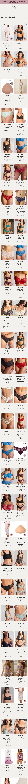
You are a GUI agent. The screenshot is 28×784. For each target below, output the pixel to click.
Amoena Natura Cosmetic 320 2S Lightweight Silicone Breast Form (20, 542)
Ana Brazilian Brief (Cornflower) (7, 624)
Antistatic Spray (7, 767)
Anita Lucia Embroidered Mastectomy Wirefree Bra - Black (7, 708)
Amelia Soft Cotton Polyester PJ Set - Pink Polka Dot (7, 541)
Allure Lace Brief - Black (20, 406)
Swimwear (22, 12)
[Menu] (1, 7)
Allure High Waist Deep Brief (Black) (7, 378)
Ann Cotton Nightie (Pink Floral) (20, 706)
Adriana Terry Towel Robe (21, 97)
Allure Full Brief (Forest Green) (20, 238)
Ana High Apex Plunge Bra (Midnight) (7, 651)
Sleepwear (16, 12)
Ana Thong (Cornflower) (21, 679)
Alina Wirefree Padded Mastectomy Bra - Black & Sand (20, 128)
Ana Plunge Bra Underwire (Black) (21, 650)
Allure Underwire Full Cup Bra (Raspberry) (7, 513)
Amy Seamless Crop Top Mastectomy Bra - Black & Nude (7, 572)
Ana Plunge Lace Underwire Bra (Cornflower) (7, 680)
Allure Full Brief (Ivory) (7, 264)
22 (18, 628)
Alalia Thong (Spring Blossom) (7, 127)
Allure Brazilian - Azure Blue (20, 157)
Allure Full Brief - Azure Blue (20, 264)
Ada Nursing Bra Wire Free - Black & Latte (21, 71)
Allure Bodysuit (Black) (7, 157)
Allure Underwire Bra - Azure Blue (7, 487)
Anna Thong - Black (20, 737)
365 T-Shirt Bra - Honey (7, 70)
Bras (6, 12)
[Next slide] (26, 2)
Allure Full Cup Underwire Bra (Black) (7, 322)
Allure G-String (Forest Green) (20, 351)
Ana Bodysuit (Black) (20, 568)
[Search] (4, 7)
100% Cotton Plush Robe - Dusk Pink (7, 44)
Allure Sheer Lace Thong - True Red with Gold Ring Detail (21, 433)
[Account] (23, 7)
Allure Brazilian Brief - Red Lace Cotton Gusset (7, 210)
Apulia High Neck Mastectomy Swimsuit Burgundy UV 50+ (20, 769)
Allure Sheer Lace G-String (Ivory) (7, 432)
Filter (4, 24)
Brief (10, 289)
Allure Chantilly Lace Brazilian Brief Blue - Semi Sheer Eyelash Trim (20, 210)
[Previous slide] (1, 2)
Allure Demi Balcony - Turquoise (7, 238)
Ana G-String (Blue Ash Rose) (20, 624)
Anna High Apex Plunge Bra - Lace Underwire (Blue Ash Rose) (7, 739)
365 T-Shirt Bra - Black (20, 44)
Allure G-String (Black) (7, 351)
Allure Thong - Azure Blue (7, 461)
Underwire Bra (22, 486)
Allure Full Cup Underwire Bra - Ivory (20, 322)
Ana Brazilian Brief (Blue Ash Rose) (21, 598)
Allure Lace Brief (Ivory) (7, 406)
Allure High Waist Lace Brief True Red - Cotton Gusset (20, 379)
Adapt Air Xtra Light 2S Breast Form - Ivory (7, 100)
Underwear (10, 12)
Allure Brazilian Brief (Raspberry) (20, 183)
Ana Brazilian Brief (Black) (7, 598)
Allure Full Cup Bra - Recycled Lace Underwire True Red (20, 291)
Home (2, 12)
